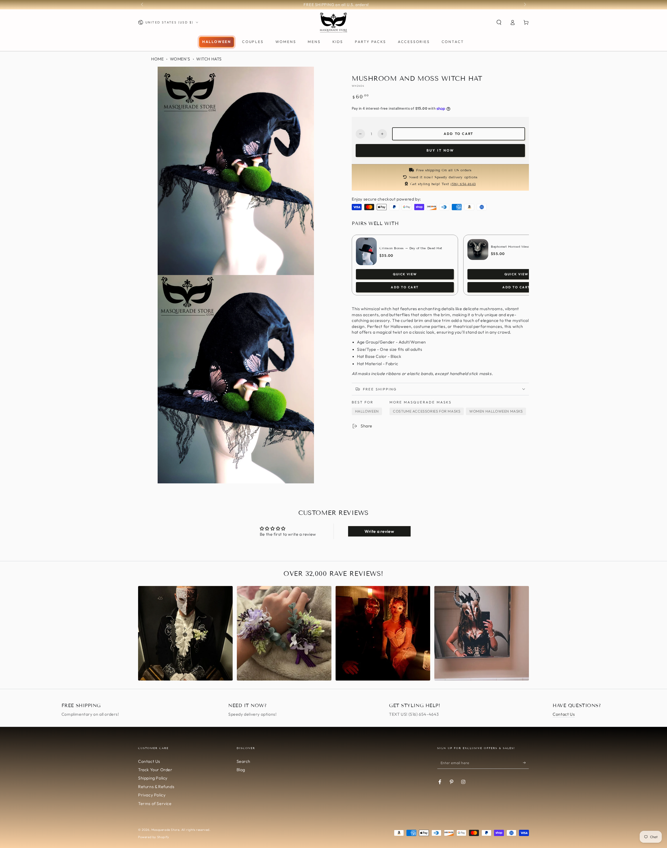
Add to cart (458, 134)
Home (157, 58)
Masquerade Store (165, 830)
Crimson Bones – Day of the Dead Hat (410, 248)
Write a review (379, 531)
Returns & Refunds (156, 786)
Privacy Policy (151, 794)
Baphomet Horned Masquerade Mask (521, 246)
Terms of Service (155, 803)
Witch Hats (209, 58)
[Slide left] (142, 4)
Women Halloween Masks (496, 411)
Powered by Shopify (153, 837)
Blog (241, 769)
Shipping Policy (153, 778)
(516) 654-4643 (462, 184)
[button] (499, 22)
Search (244, 761)
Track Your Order (155, 769)
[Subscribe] (526, 763)
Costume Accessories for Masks (426, 411)
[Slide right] (524, 4)
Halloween (367, 411)
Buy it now (440, 150)
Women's (180, 58)
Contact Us (564, 714)
